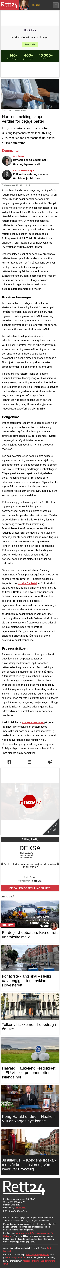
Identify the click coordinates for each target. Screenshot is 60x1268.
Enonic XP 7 (20, 1207)
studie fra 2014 (27, 583)
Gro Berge (18, 156)
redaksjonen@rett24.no (37, 1254)
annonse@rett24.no (15, 1257)
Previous (2, 863)
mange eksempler (33, 722)
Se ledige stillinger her (30, 888)
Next (58, 863)
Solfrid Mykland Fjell (23, 170)
